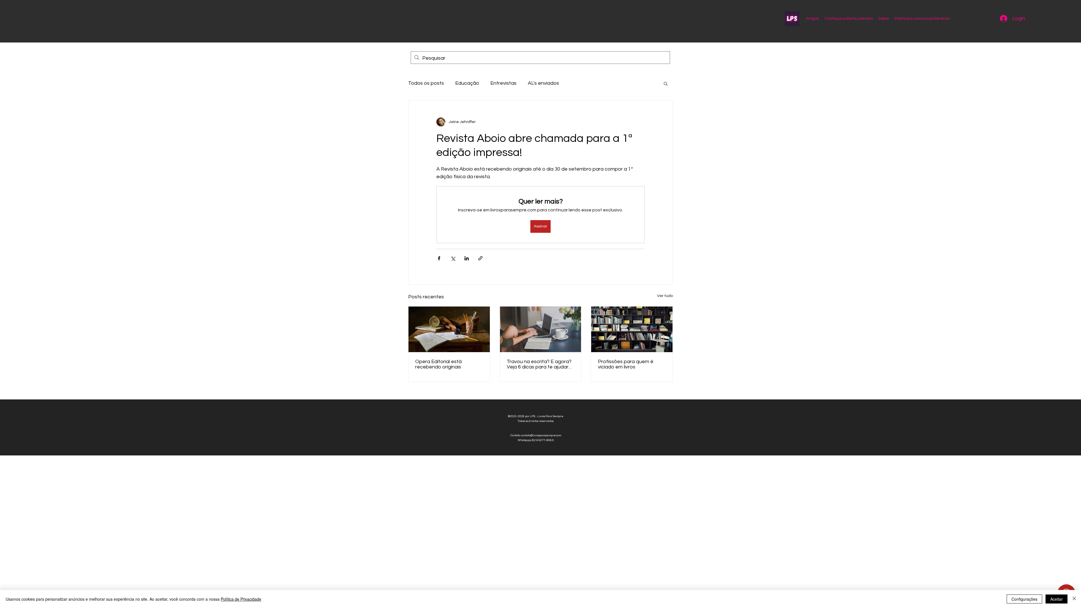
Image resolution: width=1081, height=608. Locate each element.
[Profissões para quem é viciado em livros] (632, 329)
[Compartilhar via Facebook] (439, 258)
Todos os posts (426, 83)
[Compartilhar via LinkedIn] (466, 258)
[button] (665, 83)
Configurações (1024, 599)
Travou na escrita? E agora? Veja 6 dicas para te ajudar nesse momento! (539, 364)
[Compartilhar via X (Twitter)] (452, 258)
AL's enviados (543, 83)
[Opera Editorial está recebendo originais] (449, 329)
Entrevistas (503, 83)
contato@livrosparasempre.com (541, 435)
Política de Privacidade (241, 599)
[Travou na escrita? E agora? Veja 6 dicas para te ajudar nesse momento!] (540, 329)
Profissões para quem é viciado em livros (625, 364)
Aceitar (1056, 599)
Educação (467, 83)
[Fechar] (1074, 598)
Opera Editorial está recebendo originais (438, 364)
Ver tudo (665, 296)
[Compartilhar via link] (480, 258)
